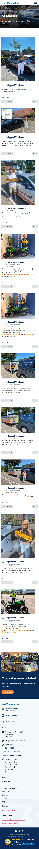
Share (34, 101)
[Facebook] (15, 831)
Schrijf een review (8, 810)
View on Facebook (7, 101)
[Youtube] (19, 831)
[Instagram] (23, 831)
